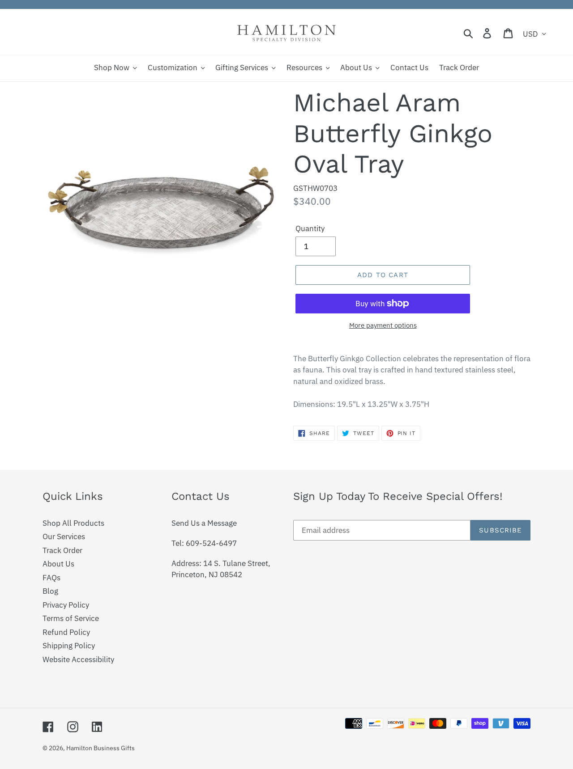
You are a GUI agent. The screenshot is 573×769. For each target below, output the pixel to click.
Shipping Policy (69, 646)
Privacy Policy (66, 605)
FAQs (51, 578)
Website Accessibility (78, 659)
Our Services (64, 536)
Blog (50, 591)
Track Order (62, 550)
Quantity (310, 228)
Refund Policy (66, 632)
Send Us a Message (204, 523)
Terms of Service (71, 618)
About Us (58, 564)
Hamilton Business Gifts (100, 748)
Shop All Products (73, 523)
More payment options (383, 325)
